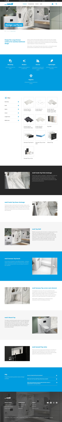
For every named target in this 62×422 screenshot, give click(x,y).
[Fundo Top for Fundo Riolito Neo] (29, 121)
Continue (43, 0)
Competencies (31, 3)
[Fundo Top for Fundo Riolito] (40, 121)
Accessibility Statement (44, 417)
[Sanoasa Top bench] (29, 136)
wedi (41, 3)
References (20, 408)
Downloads (34, 404)
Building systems (8, 404)
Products (25, 3)
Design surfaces (8, 408)
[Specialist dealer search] (8, 0)
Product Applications (22, 404)
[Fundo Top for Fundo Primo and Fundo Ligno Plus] (52, 105)
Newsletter (34, 406)
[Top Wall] (52, 120)
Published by (7, 417)
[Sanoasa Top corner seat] (40, 137)
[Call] (5, 0)
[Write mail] (6, 0)
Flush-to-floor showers (9, 406)
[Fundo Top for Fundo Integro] (29, 104)
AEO (17, 417)
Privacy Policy (21, 417)
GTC (11, 417)
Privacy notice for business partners (32, 417)
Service (37, 3)
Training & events (35, 408)
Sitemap (51, 417)
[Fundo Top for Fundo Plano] (40, 104)
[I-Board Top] (52, 136)
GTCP (14, 417)
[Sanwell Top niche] (29, 152)
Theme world (20, 406)
